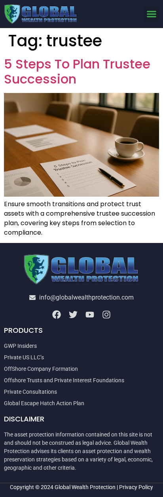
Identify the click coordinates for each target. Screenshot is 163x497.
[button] (151, 14)
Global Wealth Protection (85, 487)
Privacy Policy (136, 487)
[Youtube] (89, 314)
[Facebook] (56, 314)
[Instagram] (106, 314)
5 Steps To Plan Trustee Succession (77, 71)
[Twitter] (73, 314)
